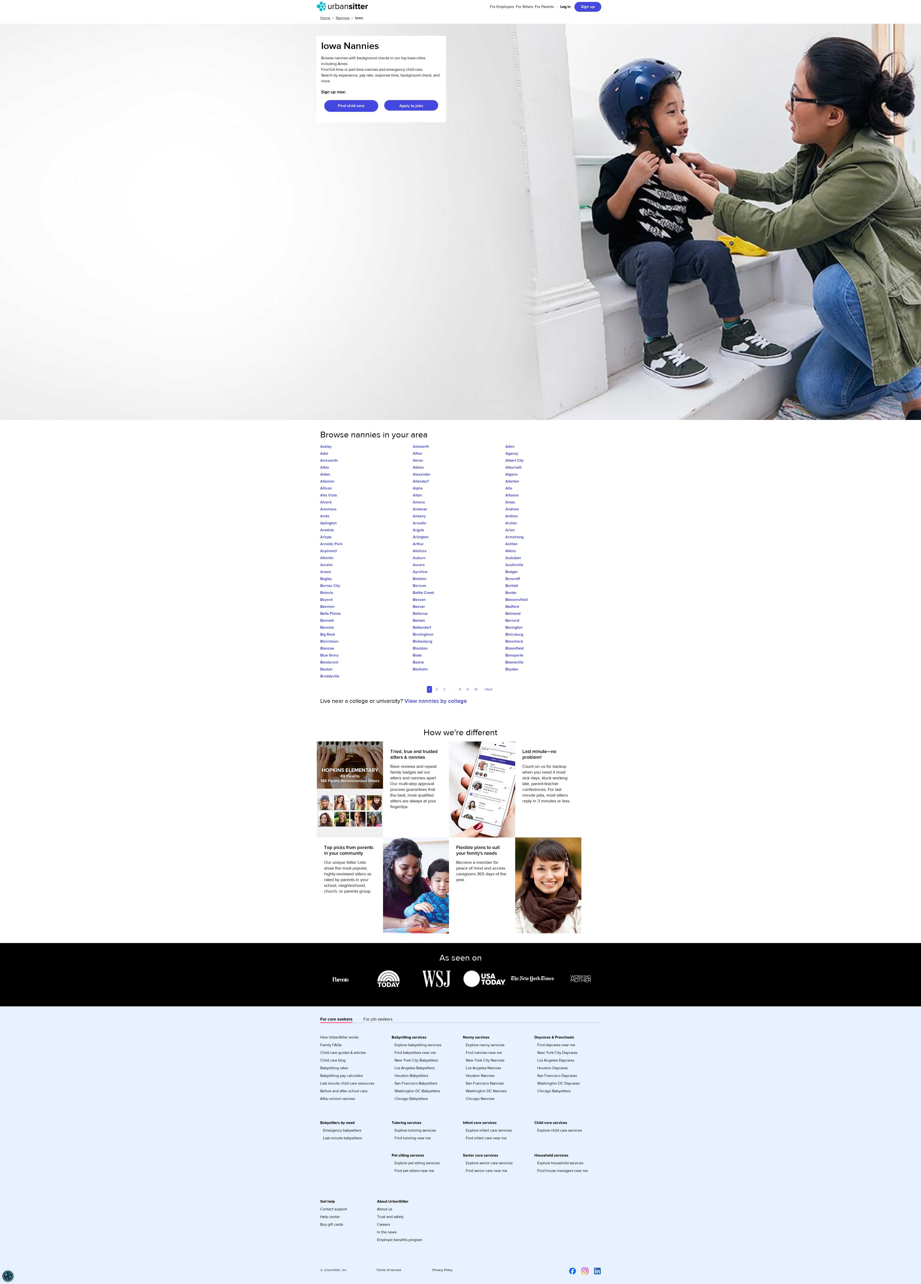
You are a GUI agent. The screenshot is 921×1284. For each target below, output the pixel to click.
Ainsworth (329, 460)
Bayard (326, 599)
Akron (418, 460)
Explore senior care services (489, 1163)
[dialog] (7, 1276)
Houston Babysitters (411, 1075)
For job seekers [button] (377, 1019)
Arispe (325, 537)
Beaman (327, 606)
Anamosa (328, 509)
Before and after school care (343, 1091)
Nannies (342, 18)
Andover (420, 509)
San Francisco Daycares (557, 1075)
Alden (325, 474)
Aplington (328, 523)
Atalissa (420, 551)
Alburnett (513, 467)
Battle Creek (423, 592)
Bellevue (420, 613)
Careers (383, 1224)
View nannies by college (435, 701)
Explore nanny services (485, 1045)
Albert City (514, 460)
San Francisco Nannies (485, 1083)
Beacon (419, 599)
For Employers (502, 6)
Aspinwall (328, 551)
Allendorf (421, 481)
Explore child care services (559, 1130)
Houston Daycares (552, 1068)
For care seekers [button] (336, 1019)
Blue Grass (329, 655)
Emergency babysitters (342, 1130)
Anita (324, 516)
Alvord (325, 502)
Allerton (512, 481)
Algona (511, 474)
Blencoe (327, 648)
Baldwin (419, 578)
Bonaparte (514, 655)
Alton (417, 495)
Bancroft (512, 578)
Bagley (326, 578)
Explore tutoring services (415, 1130)
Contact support (333, 1209)
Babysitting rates (334, 1068)
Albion (418, 467)
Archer (511, 523)
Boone (418, 662)
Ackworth (421, 446)
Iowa (359, 18)
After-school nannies (337, 1098)
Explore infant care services (489, 1130)
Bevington (514, 627)
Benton (419, 620)
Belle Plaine (330, 613)
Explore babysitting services (418, 1045)
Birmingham (423, 634)
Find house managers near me (562, 1170)
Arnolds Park (331, 544)
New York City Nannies (485, 1060)
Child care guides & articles (343, 1052)
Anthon (511, 516)
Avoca (325, 571)
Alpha (418, 488)
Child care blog (333, 1060)
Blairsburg (514, 634)
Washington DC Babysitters (417, 1091)
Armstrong (514, 537)
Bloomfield (514, 648)
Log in (565, 6)
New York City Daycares (557, 1052)
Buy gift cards (331, 1224)
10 (476, 689)
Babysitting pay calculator (341, 1075)
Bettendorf (422, 627)
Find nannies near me (484, 1052)
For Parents (544, 6)
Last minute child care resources (347, 1083)
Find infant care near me (486, 1138)
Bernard (512, 620)
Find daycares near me (556, 1045)
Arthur (418, 544)
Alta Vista (328, 495)
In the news (386, 1232)
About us (384, 1209)
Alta (508, 488)
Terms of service (388, 1270)
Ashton (511, 544)
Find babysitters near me (415, 1052)
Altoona (512, 495)
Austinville (514, 564)
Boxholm (420, 669)
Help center (330, 1216)
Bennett (327, 620)
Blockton (420, 648)
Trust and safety (390, 1216)
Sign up (588, 6)
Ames (510, 502)
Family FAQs (331, 1045)
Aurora (419, 564)
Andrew (512, 509)
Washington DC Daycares (558, 1083)
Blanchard (514, 641)
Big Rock (327, 634)
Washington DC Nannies (486, 1091)
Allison (326, 488)
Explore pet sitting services (417, 1163)
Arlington (421, 537)
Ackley (326, 446)
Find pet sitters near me (414, 1170)
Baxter (511, 592)
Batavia (326, 592)
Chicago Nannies (480, 1098)
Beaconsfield (516, 599)
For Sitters (524, 6)
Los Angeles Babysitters (415, 1068)
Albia (324, 467)
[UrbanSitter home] (344, 6)
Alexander (422, 474)
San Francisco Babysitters (416, 1083)
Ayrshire (420, 571)
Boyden (511, 669)
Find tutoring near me (413, 1138)
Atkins (510, 551)
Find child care (351, 105)
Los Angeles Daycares (555, 1060)
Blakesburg (422, 641)
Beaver (419, 606)
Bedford (512, 606)
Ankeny (419, 516)
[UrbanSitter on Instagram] (582, 1271)
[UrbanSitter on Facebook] (569, 1271)
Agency (511, 453)
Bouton (326, 669)
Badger (511, 571)
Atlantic (326, 557)
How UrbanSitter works (339, 1037)
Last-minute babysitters (342, 1138)
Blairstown (329, 641)
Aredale (327, 530)
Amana (419, 502)
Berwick (327, 627)
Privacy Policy (442, 1270)
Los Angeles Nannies (483, 1068)
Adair (510, 446)
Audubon (513, 557)
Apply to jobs (411, 105)
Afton (417, 453)
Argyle (418, 530)
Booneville (514, 662)
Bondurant (329, 662)
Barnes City (330, 585)
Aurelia (326, 564)
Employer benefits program (399, 1239)
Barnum (419, 585)
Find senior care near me (486, 1170)
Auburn (419, 557)
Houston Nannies (480, 1075)
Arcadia (419, 523)
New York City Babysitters (416, 1060)
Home (325, 18)
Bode (417, 655)
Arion (510, 530)
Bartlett (511, 585)
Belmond (512, 613)
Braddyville (329, 676)
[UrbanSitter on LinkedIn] (594, 1271)
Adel (324, 453)
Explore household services (560, 1163)
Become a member (474, 862)
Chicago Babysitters (411, 1098)
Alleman (327, 481)
